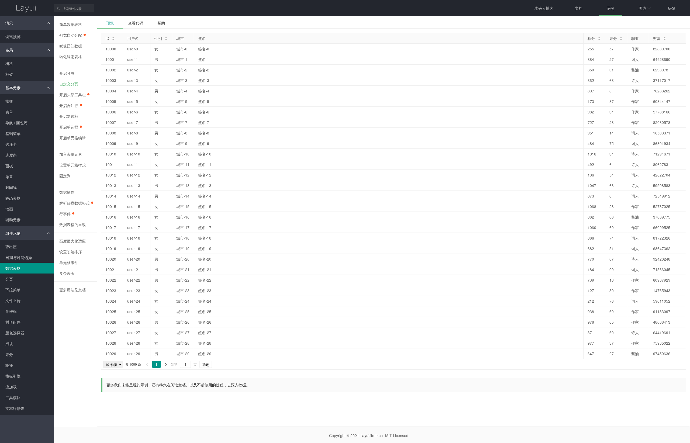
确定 (205, 364)
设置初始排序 (70, 251)
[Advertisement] (199, 406)
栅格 (9, 63)
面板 (9, 165)
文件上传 (12, 300)
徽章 (9, 176)
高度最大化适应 (72, 241)
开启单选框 (68, 127)
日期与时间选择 (18, 257)
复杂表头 (66, 273)
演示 (9, 23)
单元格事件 (68, 262)
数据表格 (12, 268)
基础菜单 (12, 133)
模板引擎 (12, 376)
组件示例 (12, 233)
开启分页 (66, 73)
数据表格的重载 (72, 224)
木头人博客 (543, 8)
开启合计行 (68, 105)
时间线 (11, 187)
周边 (642, 8)
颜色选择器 (14, 332)
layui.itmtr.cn (372, 435)
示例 (610, 8)
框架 (9, 74)
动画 (9, 209)
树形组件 (12, 322)
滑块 (9, 343)
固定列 (65, 175)
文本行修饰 (14, 408)
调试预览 (12, 36)
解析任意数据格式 (74, 203)
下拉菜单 (12, 289)
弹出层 (11, 246)
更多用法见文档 (72, 289)
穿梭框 (11, 311)
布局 (9, 50)
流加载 (11, 386)
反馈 (671, 8)
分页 (9, 279)
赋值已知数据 (70, 46)
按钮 (9, 101)
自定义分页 (68, 83)
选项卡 (11, 144)
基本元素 (12, 87)
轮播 (9, 365)
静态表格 (12, 198)
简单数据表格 (70, 24)
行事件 (65, 213)
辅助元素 (12, 219)
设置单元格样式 (72, 165)
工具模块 (12, 397)
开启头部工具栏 (72, 94)
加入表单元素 (70, 154)
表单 (9, 112)
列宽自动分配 (70, 35)
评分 (9, 354)
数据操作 (66, 192)
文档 (578, 8)
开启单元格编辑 (72, 137)
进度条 (11, 155)
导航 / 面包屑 (16, 122)
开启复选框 (68, 116)
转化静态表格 (70, 56)
